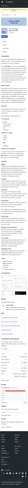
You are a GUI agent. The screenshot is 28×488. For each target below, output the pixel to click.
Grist (4, 127)
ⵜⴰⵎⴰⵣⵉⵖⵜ (7, 470)
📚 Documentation (7, 263)
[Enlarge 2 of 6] (25, 277)
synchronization (23, 376)
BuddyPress (4, 464)
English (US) (24, 370)
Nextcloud (5, 129)
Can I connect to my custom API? (9, 321)
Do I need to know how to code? (9, 317)
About (2, 435)
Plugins (16, 439)
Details (4, 41)
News (2, 437)
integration (24, 373)
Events (16, 448)
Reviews (5, 45)
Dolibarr (5, 135)
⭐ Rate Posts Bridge (8, 269)
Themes (16, 437)
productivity (16, 376)
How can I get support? (7, 334)
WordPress (5, 145)
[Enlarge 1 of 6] (11, 277)
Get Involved (18, 446)
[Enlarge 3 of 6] (11, 284)
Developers (4, 450)
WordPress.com (5, 457)
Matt (3, 459)
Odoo (4, 139)
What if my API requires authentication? (10, 325)
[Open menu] (26, 2)
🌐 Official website (7, 261)
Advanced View (5, 380)
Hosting (3, 439)
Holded (5, 137)
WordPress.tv (5, 453)
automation (15, 373)
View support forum (6, 415)
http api (19, 373)
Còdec (12, 32)
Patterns (17, 442)
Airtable (5, 122)
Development (6, 48)
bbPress (4, 462)
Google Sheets (6, 126)
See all (25, 402)
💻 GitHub (5, 265)
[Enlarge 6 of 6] (25, 291)
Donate (17, 450)
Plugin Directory (4, 5)
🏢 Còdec (5, 267)
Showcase (17, 435)
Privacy (3, 442)
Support (4, 51)
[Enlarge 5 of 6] (11, 291)
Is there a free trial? (6, 329)
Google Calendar (7, 124)
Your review (4, 402)
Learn (2, 446)
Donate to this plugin (6, 427)
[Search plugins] (15, 15)
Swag (17, 453)
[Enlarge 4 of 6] (25, 284)
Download (4, 36)
